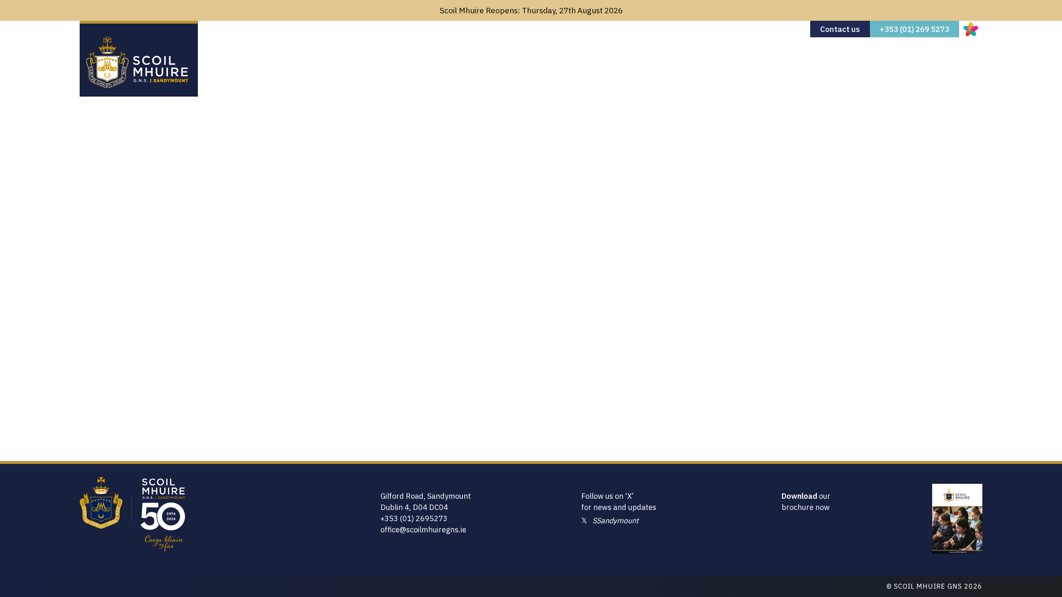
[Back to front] (137, 85)
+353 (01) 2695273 (414, 518)
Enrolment (728, 58)
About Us (679, 58)
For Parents (781, 58)
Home (637, 58)
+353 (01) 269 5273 (914, 29)
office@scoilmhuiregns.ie (423, 529)
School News (839, 58)
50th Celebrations (908, 58)
